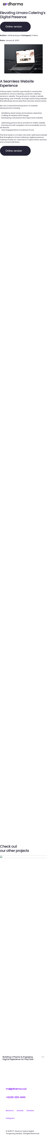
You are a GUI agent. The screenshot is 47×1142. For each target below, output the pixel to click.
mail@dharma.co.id (16, 1088)
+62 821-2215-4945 (15, 1097)
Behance (10, 1110)
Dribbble (30, 1110)
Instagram (10, 1118)
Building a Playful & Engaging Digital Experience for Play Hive (18, 1058)
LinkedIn (20, 1110)
